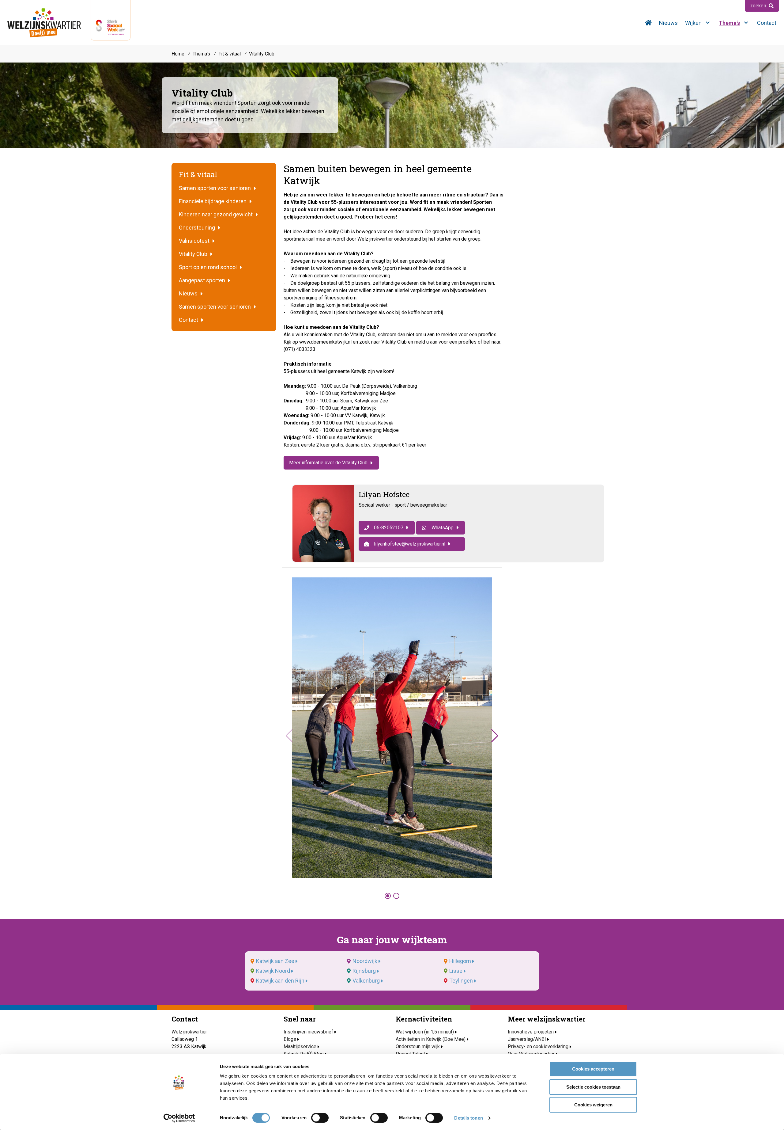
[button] (495, 736)
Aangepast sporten (202, 280)
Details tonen (468, 1117)
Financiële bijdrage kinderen (213, 201)
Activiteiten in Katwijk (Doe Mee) (431, 1039)
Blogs (290, 1039)
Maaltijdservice (300, 1046)
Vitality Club (193, 254)
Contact (188, 320)
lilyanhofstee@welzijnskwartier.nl (409, 544)
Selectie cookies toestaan (593, 1087)
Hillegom (460, 961)
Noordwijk (364, 961)
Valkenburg (366, 980)
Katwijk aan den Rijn (280, 980)
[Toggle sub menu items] (707, 22)
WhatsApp (443, 528)
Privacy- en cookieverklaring (538, 1046)
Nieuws (188, 293)
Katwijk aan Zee (275, 961)
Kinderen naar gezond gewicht (216, 214)
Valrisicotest (194, 241)
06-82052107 (388, 528)
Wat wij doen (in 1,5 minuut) (425, 1032)
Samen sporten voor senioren (215, 188)
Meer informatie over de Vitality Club (328, 463)
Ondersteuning (197, 227)
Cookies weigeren (593, 1104)
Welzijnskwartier (44, 22)
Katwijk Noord (273, 971)
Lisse (455, 971)
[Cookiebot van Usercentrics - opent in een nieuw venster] (179, 1118)
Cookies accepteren (593, 1068)
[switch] (320, 1118)
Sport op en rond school (208, 267)
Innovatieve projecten (531, 1032)
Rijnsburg (364, 971)
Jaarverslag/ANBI (527, 1039)
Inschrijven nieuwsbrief (308, 1032)
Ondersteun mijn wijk (418, 1046)
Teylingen (461, 980)
